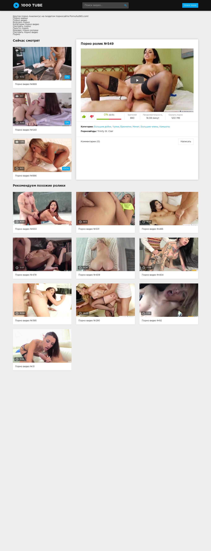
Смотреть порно (22, 26)
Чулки (115, 127)
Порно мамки (20, 18)
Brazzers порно (21, 22)
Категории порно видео (26, 24)
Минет (136, 127)
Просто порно (21, 28)
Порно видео (20, 20)
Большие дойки (102, 127)
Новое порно (190, 5)
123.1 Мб (175, 118)
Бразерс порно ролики (25, 30)
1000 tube (31, 5)
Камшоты (164, 127)
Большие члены (149, 127)
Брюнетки (125, 127)
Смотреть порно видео (25, 32)
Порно (16, 34)
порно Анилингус (31, 16)
